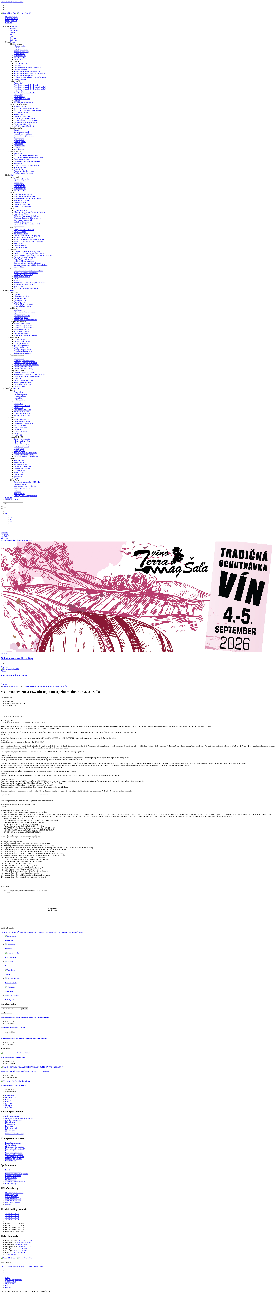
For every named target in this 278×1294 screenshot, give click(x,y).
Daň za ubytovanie (20, 69)
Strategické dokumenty (22, 316)
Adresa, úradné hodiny (22, 179)
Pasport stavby (19, 243)
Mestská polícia (19, 54)
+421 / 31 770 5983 (12, 1218)
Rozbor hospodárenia (21, 343)
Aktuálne (13, 28)
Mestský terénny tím (21, 114)
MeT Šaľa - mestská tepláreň (24, 126)
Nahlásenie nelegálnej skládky (24, 136)
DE (11, 521)
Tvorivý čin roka (19, 472)
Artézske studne (19, 146)
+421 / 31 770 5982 (12, 1216)
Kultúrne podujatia (20, 394)
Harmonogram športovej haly (24, 455)
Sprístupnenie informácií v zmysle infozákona (29, 282)
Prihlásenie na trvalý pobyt (23, 194)
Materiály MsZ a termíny (22, 324)
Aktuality (15, 26)
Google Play (9, 1266)
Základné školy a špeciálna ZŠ (24, 93)
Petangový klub (19, 451)
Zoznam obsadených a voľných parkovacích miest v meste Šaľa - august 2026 (24, 1038)
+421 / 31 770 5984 (12, 1220)
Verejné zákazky (19, 357)
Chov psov (17, 148)
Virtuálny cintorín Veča (13, 1201)
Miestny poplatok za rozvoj (23, 75)
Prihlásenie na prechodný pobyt (25, 196)
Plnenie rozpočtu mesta (22, 341)
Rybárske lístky (19, 286)
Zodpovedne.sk (19, 494)
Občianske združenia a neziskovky (26, 457)
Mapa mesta (18, 163)
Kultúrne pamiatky (20, 464)
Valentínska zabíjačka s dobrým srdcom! (13, 1085)
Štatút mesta (18, 310)
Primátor (17, 294)
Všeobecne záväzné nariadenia (24, 312)
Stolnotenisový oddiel (21, 447)
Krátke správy (27, 932)
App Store (30, 1266)
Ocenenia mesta (19, 470)
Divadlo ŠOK (18, 408)
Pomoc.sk (17, 492)
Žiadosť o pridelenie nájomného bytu (26, 108)
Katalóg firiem (19, 435)
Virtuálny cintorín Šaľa (13, 1199)
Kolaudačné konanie (21, 234)
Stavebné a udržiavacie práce (24, 237)
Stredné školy (18, 95)
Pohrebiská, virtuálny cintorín (24, 171)
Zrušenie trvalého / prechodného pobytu (27, 198)
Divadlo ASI (18, 404)
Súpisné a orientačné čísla (22, 206)
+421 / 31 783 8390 (19, 1252)
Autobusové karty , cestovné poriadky (27, 161)
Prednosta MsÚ (19, 185)
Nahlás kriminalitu (11, 19)
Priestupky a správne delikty (23, 275)
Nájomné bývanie (20, 106)
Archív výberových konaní (23, 384)
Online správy (14, 40)
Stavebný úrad (10, 1132)
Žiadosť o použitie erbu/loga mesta (26, 288)
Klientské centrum (20, 46)
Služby (12, 175)
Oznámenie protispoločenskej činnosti (27, 376)
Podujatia (13, 32)
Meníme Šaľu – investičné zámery (54, 932)
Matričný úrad (10, 1130)
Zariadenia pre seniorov (22, 116)
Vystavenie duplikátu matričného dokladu (28, 224)
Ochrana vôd (18, 144)
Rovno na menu (17, 2)
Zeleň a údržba (19, 138)
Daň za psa (18, 65)
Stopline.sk (18, 490)
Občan (12, 42)
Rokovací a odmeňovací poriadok (25, 335)
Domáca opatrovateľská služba (24, 118)
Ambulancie (18, 429)
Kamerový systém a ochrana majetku (26, 165)
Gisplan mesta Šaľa (12, 1197)
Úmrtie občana (19, 226)
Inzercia (16, 433)
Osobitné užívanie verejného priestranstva (28, 263)
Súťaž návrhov (19, 359)
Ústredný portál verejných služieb (25, 496)
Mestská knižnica (20, 396)
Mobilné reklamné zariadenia (24, 261)
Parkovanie (18, 153)
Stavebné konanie (20, 232)
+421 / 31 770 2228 (25, 1246)
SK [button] (6, 513)
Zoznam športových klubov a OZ (25, 453)
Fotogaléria (18, 398)
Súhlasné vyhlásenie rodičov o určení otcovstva (30, 212)
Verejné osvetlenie (20, 167)
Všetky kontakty (11, 1254)
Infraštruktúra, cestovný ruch (24, 468)
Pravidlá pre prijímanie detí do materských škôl (30, 87)
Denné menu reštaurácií (22, 421)
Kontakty (8, 23)
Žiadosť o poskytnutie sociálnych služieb (28, 110)
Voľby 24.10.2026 (11, 500)
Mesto (12, 290)
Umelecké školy (19, 97)
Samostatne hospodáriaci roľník (25, 257)
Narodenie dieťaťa (20, 210)
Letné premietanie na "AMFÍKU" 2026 (13, 1057)
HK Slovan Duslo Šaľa (22, 441)
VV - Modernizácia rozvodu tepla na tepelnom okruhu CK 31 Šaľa (45, 686)
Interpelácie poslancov (21, 333)
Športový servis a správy (22, 439)
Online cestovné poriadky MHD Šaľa (27, 482)
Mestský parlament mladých (23, 103)
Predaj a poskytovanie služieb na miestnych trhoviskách (33, 255)
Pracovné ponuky (20, 425)
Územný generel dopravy (22, 159)
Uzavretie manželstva (21, 214)
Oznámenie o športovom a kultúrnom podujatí (29, 253)
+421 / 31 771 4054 (22, 1244)
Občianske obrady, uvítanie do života (26, 216)
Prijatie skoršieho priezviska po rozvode (27, 218)
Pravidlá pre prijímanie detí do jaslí (26, 85)
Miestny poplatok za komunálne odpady (27, 71)
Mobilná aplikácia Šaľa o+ (14, 1193)
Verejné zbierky (19, 267)
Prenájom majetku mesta (22, 349)
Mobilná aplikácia (11, 17)
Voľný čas (16, 388)
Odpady (16, 130)
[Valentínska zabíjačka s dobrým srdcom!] (15, 1081)
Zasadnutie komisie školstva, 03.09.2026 (13, 1027)
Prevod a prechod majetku (23, 351)
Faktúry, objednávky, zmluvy (24, 380)
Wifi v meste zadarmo (21, 419)
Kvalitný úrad (18, 183)
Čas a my (13, 38)
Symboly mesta (19, 460)
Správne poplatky (20, 79)
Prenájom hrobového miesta (23, 173)
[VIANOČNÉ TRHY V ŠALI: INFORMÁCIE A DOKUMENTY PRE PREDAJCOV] (32, 1067)
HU (11, 519)
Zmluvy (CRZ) (19, 378)
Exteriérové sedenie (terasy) (23, 259)
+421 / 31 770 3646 (20, 1248)
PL (11, 523)
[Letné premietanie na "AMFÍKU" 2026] (15, 1053)
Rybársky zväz (19, 449)
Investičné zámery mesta (22, 306)
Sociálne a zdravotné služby (14, 1134)
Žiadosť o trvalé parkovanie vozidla (26, 155)
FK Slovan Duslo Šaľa (22, 445)
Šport (11, 36)
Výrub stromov (19, 140)
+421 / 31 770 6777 (24, 1242)
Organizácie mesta (20, 300)
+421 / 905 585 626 (25, 1240)
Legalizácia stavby (20, 245)
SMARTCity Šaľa (20, 58)
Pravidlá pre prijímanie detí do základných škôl (30, 89)
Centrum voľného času (22, 99)
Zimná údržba (18, 169)
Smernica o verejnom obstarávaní (25, 363)
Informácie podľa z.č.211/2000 (24, 372)
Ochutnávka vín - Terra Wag (17, 658)
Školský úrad (18, 83)
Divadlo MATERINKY (22, 406)
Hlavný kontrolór (20, 298)
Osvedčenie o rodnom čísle (23, 220)
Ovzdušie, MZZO (20, 142)
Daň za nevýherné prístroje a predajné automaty (30, 77)
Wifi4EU (8, 1204)
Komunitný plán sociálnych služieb (26, 120)
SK (11, 515)
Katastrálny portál (20, 484)
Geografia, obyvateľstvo (22, 466)
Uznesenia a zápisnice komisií (24, 327)
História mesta (19, 462)
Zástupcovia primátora (21, 296)
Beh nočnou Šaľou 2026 (14, 675)
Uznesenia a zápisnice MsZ (23, 325)
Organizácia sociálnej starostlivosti (25, 122)
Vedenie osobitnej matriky (23, 222)
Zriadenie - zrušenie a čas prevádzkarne (27, 251)
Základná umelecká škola (22, 415)
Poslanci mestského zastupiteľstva (16, 1174)
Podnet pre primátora (21, 50)
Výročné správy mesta (21, 345)
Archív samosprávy (20, 386)
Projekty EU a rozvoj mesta (23, 304)
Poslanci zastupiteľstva (22, 329)
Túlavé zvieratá (19, 149)
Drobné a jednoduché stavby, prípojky (27, 236)
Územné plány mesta (21, 318)
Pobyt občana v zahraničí (22, 200)
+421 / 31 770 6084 (20, 1250)
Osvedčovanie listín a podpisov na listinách (28, 271)
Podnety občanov (11, 21)
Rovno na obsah (6, 2)
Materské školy (19, 91)
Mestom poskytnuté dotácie (23, 382)
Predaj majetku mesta (21, 347)
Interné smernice (19, 314)
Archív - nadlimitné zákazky (23, 369)
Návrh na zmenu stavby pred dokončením (28, 241)
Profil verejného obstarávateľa (24, 361)
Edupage (17, 101)
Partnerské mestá (19, 302)
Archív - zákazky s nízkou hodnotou (26, 365)
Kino (11, 34)
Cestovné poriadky (20, 431)
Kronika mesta (19, 474)
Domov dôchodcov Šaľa (22, 124)
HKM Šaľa (18, 443)
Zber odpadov (10, 1122)
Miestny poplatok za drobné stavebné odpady (29, 73)
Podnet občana (19, 48)
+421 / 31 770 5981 (12, 1214)
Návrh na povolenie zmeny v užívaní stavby (29, 239)
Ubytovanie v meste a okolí (23, 423)
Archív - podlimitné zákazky (23, 367)
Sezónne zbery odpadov (22, 132)
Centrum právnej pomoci (22, 488)
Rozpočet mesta (19, 339)
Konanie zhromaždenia (22, 277)
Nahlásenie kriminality (21, 52)
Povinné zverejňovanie (13, 1143)
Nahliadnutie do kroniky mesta (24, 284)
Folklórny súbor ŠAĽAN (22, 410)
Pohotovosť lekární (20, 427)
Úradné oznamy (10, 1183)
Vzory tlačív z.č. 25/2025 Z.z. (24, 230)
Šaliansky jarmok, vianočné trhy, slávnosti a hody (31, 265)
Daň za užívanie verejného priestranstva (27, 67)
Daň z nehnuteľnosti (21, 63)
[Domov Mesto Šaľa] (16, 540)
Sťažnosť (17, 281)
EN (11, 517)
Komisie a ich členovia (22, 331)
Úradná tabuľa (15, 30)
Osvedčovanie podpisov (13, 1120)
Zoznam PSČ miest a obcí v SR (25, 486)
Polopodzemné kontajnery (23, 134)
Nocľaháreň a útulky (21, 112)
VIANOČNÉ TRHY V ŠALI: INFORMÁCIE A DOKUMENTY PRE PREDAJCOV (25, 1071)
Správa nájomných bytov (22, 353)
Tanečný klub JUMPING (22, 412)
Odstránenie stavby (20, 247)
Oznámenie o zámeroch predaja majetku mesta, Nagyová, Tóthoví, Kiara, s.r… (25, 1017)
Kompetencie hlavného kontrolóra (25, 320)
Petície (16, 279)
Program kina (18, 392)
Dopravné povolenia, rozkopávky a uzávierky (29, 157)
